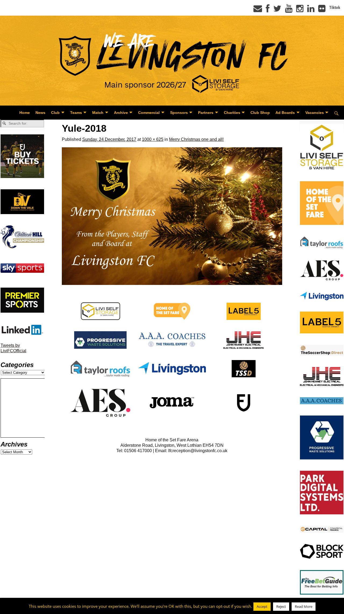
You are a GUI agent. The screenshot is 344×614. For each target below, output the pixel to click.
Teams (76, 112)
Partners (205, 112)
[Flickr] (321, 10)
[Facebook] (268, 10)
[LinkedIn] (310, 10)
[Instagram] (299, 10)
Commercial (149, 112)
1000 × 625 (152, 139)
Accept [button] (262, 606)
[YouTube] (288, 10)
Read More (303, 606)
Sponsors (179, 112)
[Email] (257, 10)
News (40, 112)
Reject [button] (281, 606)
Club (55, 112)
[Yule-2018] (172, 216)
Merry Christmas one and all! (196, 139)
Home (24, 112)
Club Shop (260, 112)
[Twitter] (277, 10)
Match (97, 112)
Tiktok (334, 7)
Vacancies (314, 112)
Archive (121, 112)
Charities (232, 112)
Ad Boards (285, 112)
